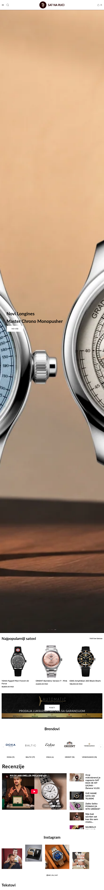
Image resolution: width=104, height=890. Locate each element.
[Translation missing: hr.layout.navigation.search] (7, 5)
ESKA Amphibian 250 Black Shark (85, 681)
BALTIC (30, 757)
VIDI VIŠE (14, 329)
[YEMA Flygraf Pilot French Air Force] (18, 661)
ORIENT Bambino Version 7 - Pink (51, 681)
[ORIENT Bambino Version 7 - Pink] (52, 661)
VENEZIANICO (89, 757)
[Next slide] (100, 746)
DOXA (11, 757)
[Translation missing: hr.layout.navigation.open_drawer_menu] (3, 5)
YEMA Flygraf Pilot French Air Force (15, 682)
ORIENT (70, 757)
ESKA (50, 757)
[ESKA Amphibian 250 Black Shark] (86, 661)
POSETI (52, 708)
